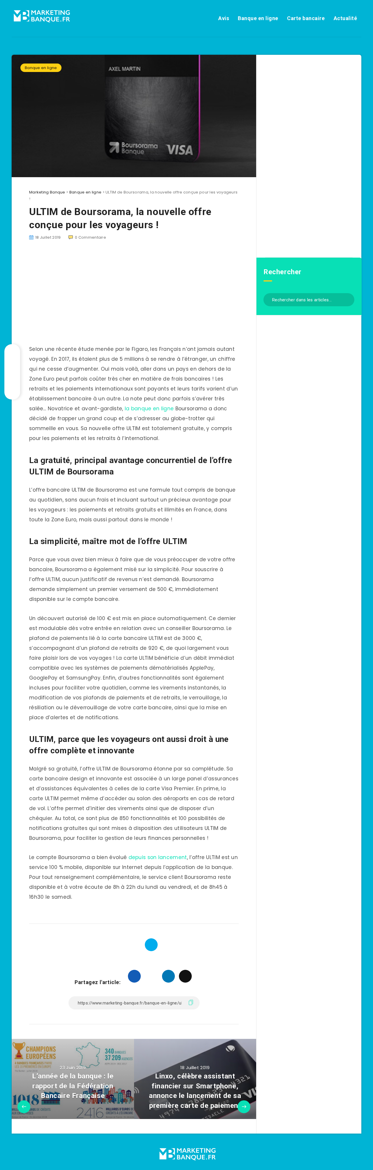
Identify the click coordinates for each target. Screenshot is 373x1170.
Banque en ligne (258, 18)
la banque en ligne (149, 408)
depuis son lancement (158, 857)
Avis (223, 18)
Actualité (345, 18)
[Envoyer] (348, 299)
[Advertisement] (309, 155)
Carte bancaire (306, 18)
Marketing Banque (47, 192)
